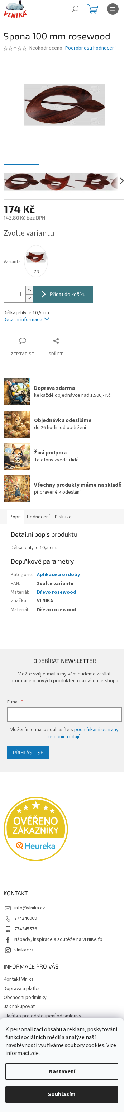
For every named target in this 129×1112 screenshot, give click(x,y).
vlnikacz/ (23, 949)
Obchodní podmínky (25, 997)
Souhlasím (62, 1094)
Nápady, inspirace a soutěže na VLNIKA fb (58, 939)
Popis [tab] (16, 516)
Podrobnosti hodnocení (90, 48)
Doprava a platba (22, 988)
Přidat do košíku (68, 294)
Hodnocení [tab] (38, 516)
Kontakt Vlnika (19, 979)
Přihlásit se (28, 752)
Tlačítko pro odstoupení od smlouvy (42, 1015)
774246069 (25, 918)
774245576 (25, 929)
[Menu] (113, 9)
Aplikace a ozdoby (58, 574)
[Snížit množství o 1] (29, 298)
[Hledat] (75, 9)
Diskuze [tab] (63, 516)
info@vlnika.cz (29, 907)
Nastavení (62, 1071)
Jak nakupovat (19, 1006)
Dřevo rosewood (56, 592)
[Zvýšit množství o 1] (29, 290)
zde (34, 1053)
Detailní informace (23, 319)
